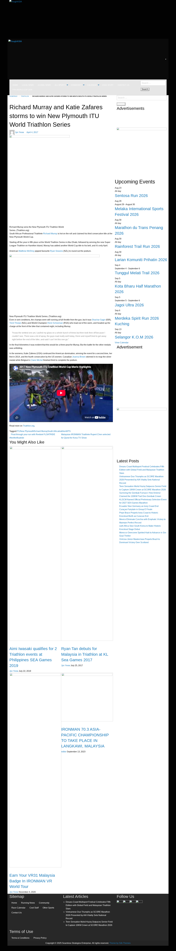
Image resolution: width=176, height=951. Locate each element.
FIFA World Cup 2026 (22, 90)
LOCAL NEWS (28, 85)
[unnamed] (142, 151)
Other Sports (48, 908)
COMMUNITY (76, 85)
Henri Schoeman (55, 323)
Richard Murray (50, 233)
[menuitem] (15, 85)
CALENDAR (92, 85)
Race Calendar (18, 908)
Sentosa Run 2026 (131, 195)
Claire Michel (37, 360)
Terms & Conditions (20, 938)
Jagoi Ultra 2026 (129, 305)
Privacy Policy (40, 938)
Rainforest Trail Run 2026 (137, 246)
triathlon (62, 431)
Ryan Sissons (56, 251)
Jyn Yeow (19, 132)
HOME (15, 85)
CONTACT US (123, 85)
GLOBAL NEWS (44, 85)
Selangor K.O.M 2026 (134, 337)
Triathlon (25, 96)
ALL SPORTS (60, 85)
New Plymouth (26, 431)
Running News (28, 903)
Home (14, 903)
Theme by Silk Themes (120, 943)
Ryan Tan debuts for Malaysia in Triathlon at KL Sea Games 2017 (84, 654)
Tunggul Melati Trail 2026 (137, 273)
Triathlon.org (28, 426)
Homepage (13, 96)
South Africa (53, 431)
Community (44, 903)
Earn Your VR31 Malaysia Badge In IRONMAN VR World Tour (32, 881)
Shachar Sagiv (99, 320)
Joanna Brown (79, 357)
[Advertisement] (142, 384)
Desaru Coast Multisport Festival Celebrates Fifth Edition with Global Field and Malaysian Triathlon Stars (141, 469)
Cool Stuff (34, 908)
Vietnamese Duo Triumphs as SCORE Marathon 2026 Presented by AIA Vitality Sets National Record (141, 479)
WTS (68, 431)
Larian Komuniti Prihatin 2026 (141, 259)
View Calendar (121, 342)
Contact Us (16, 913)
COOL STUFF (108, 85)
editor (64, 752)
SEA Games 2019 (17, 644)
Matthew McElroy (26, 251)
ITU (18, 431)
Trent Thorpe (15, 323)
